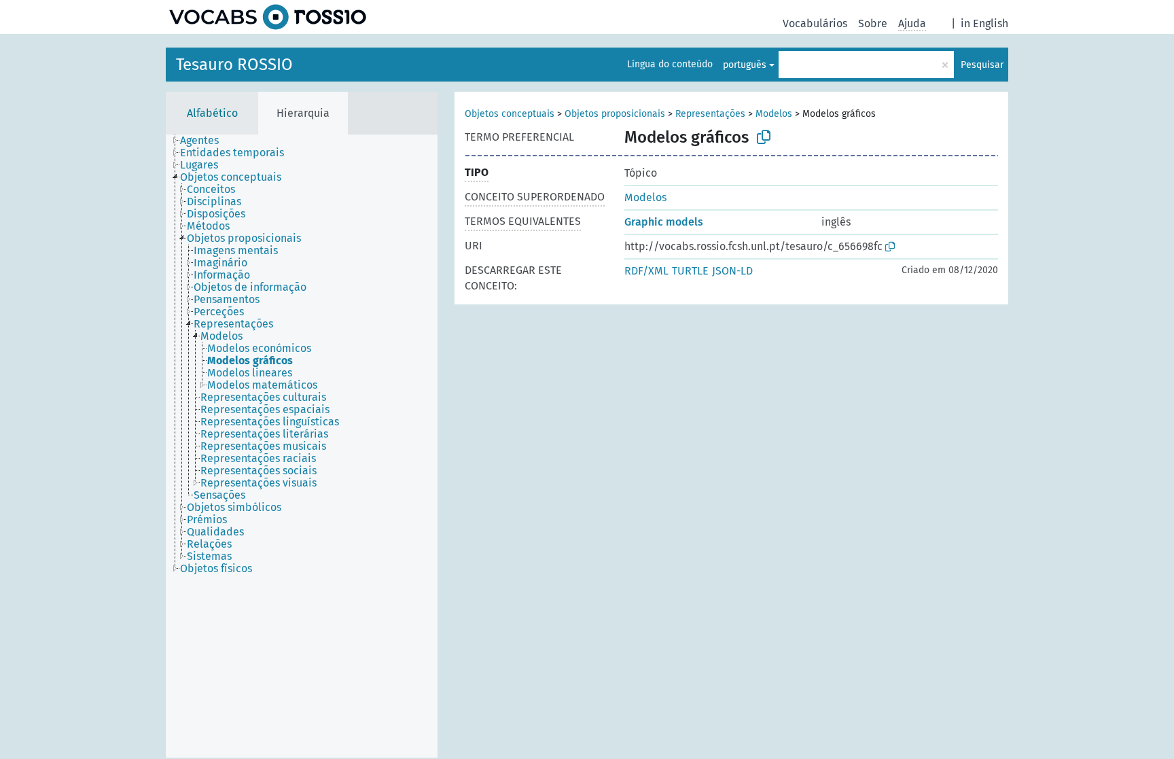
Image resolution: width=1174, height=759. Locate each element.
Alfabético (212, 113)
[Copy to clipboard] (763, 137)
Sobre (872, 23)
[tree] (302, 446)
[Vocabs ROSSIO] (268, 17)
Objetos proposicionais (615, 114)
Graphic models (663, 221)
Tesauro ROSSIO (234, 64)
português (744, 65)
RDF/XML (646, 270)
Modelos (773, 114)
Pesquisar (982, 65)
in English (984, 23)
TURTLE (690, 270)
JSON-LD (732, 270)
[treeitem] (205, 141)
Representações (710, 114)
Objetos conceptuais (509, 114)
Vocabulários (815, 23)
